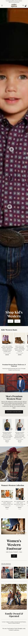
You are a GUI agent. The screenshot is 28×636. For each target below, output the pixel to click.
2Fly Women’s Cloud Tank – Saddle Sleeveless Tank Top (7, 503)
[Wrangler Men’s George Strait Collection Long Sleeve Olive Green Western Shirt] (7, 425)
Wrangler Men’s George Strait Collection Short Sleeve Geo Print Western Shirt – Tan (19, 435)
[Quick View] (11, 342)
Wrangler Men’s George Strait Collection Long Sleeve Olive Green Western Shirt (7, 435)
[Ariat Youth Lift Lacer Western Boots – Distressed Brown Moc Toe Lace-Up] (20, 338)
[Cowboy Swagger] (14, 5)
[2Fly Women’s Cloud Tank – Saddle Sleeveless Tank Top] (7, 494)
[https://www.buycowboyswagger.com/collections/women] (14, 464)
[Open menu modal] (2, 5)
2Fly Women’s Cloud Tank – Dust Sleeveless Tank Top (19, 503)
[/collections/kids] (14, 167)
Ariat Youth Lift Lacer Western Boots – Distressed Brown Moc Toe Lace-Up (19, 349)
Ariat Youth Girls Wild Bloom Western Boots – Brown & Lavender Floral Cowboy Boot (7, 349)
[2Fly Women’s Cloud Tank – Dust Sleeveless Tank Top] (19, 494)
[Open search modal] (23, 5)
